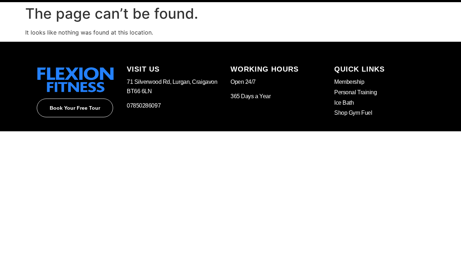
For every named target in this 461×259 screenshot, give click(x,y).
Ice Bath (344, 103)
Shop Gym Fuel (353, 113)
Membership (349, 82)
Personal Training (355, 92)
